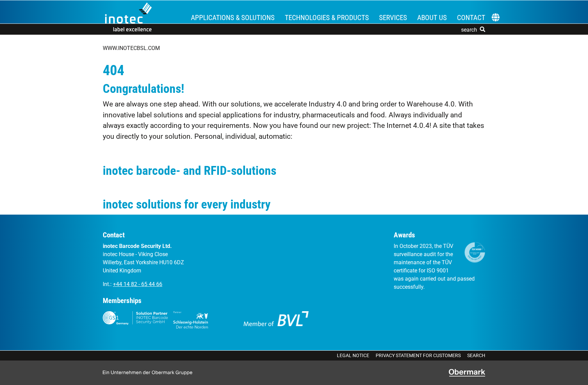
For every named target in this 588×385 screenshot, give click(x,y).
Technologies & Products (327, 18)
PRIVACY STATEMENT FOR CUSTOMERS (418, 355)
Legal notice (353, 355)
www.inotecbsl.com (131, 48)
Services (393, 18)
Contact (471, 18)
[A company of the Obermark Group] (467, 372)
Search (476, 355)
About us (432, 18)
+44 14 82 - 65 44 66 (137, 284)
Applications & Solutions (233, 18)
